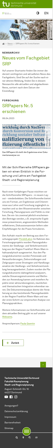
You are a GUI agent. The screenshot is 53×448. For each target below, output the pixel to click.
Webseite (7, 316)
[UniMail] (36, 437)
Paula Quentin (27, 323)
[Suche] (16, 437)
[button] (13, 343)
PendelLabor (25, 239)
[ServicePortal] (29, 437)
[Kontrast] (37, 13)
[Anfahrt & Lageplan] (23, 437)
